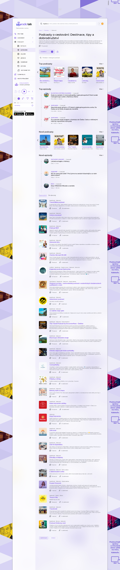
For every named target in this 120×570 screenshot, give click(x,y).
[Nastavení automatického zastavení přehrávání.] (23, 98)
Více (101, 64)
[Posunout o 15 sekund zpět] (15, 91)
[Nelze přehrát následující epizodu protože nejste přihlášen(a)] (29, 91)
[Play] (24, 91)
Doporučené (43, 195)
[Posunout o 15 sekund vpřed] (19, 91)
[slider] (17, 102)
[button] (24, 38)
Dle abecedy (52, 195)
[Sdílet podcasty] (57, 52)
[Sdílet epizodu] (102, 96)
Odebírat (44, 51)
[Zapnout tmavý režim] (101, 23)
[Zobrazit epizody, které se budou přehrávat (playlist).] (32, 98)
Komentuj (17, 105)
